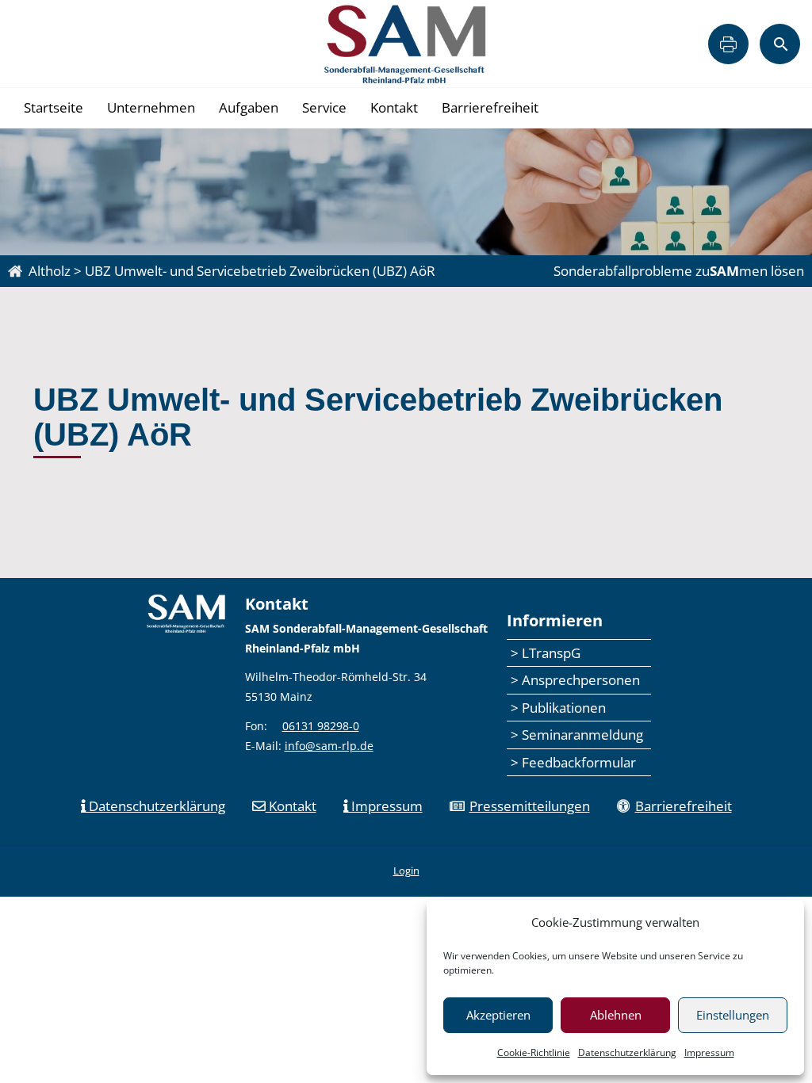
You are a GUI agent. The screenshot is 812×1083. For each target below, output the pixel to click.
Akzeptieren (498, 1015)
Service (324, 107)
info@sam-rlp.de (329, 745)
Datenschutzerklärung (627, 1052)
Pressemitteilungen (529, 806)
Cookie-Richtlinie (533, 1052)
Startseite (53, 107)
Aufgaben (248, 107)
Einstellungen (732, 1015)
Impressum (709, 1052)
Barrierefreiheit (490, 107)
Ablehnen (616, 1015)
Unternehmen (151, 107)
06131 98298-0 (320, 725)
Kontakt (394, 107)
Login (406, 870)
